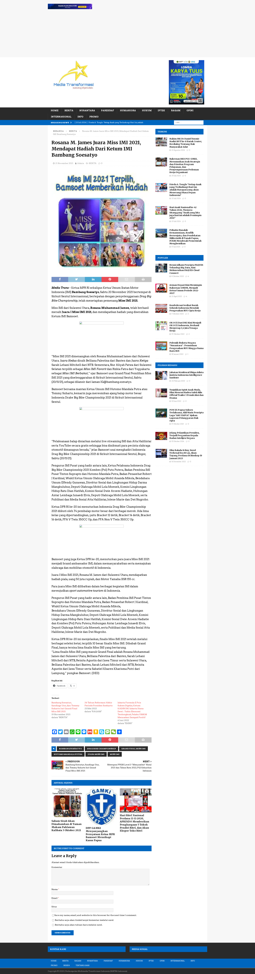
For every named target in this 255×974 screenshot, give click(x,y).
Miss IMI (115, 754)
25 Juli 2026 (176, 176)
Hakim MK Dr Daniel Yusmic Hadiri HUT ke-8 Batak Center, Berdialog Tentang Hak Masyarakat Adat (185, 142)
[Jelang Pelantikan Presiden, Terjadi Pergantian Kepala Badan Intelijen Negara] (161, 435)
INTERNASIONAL (61, 117)
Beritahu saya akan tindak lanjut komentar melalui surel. (84, 920)
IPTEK (161, 110)
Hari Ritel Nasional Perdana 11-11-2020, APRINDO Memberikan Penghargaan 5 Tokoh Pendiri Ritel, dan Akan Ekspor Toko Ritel (134, 823)
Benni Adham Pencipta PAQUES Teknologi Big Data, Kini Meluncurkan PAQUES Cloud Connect (186, 269)
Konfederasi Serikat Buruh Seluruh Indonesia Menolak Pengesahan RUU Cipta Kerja (185, 308)
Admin (80, 163)
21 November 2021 (64, 163)
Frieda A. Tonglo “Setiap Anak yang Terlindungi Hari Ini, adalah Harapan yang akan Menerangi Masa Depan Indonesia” (185, 190)
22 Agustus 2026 (178, 150)
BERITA (68, 110)
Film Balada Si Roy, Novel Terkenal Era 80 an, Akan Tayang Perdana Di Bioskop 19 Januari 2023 (185, 454)
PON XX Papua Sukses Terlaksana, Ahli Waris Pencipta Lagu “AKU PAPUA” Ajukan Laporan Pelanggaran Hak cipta (186, 415)
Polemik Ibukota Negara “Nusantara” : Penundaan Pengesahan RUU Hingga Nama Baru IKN (186, 346)
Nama (55, 889)
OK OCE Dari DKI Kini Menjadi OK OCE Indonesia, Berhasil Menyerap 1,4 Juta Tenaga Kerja (185, 326)
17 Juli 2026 (175, 247)
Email (55, 898)
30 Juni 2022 (176, 401)
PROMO (94, 117)
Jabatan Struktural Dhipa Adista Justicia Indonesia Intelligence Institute (186, 375)
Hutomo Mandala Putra (68, 754)
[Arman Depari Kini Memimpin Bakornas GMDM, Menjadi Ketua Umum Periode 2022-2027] (161, 288)
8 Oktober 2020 (177, 276)
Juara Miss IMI (96, 754)
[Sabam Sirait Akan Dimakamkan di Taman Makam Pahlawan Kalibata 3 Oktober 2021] (67, 803)
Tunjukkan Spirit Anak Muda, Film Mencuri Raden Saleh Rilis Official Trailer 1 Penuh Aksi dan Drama (186, 393)
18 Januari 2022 (177, 354)
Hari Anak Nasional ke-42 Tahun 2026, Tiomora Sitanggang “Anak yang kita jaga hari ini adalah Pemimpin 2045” (185, 212)
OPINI (190, 110)
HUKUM (147, 110)
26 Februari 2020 (178, 381)
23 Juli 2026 (176, 198)
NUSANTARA (87, 110)
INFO (80, 117)
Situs (54, 906)
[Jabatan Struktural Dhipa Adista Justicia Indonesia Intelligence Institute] (161, 375)
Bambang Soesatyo (70, 748)
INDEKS (66, 965)
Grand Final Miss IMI (133, 748)
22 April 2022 (176, 296)
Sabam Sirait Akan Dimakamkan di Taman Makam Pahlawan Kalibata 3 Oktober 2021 (67, 825)
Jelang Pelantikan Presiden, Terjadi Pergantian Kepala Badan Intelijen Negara (184, 435)
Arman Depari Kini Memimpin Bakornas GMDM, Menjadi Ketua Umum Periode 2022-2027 (185, 289)
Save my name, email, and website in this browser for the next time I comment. (95, 915)
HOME (54, 110)
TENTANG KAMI (82, 965)
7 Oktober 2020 (177, 314)
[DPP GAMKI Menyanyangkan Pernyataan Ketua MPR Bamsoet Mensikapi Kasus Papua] (101, 807)
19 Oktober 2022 (177, 334)
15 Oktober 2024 (177, 441)
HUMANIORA (128, 110)
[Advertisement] (127, 35)
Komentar (57, 867)
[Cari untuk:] (188, 122)
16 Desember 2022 (178, 462)
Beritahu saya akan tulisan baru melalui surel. (78, 925)
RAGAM (175, 110)
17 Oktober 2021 (177, 424)
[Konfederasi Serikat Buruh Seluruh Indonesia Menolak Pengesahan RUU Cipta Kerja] (161, 308)
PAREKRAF (107, 110)
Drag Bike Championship (101, 748)
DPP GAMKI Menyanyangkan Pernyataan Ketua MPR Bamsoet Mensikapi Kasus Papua (100, 834)
